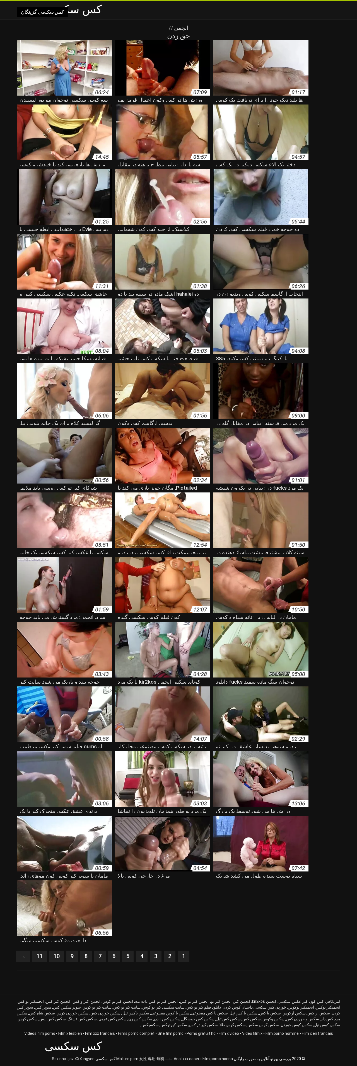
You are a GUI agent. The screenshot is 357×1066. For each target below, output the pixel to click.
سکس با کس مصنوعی (209, 1013)
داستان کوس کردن (238, 1007)
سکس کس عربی (112, 1019)
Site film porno (171, 1033)
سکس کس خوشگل (198, 1019)
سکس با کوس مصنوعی (170, 1013)
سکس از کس (318, 1013)
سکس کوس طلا (232, 1025)
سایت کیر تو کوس (97, 1007)
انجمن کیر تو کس (194, 1001)
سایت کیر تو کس (127, 1007)
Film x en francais (317, 1033)
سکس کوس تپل (327, 1025)
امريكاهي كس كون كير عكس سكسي (309, 1001)
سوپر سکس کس (67, 1007)
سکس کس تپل (228, 1019)
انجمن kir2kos (264, 1001)
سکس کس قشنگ (82, 1019)
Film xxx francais (100, 1033)
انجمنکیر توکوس (301, 1007)
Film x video (229, 1033)
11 (40, 956)
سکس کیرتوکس (173, 1025)
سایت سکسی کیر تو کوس (163, 1007)
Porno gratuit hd (201, 1033)
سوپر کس (43, 1007)
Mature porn (127, 1059)
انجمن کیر (242, 1001)
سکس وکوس (273, 1019)
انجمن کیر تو (221, 1001)
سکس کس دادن (167, 1019)
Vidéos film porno (39, 1033)
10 (57, 956)
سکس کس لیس (52, 1019)
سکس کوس (28, 1019)
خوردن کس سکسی (270, 1007)
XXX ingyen (84, 1059)
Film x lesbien (70, 1033)
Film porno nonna (217, 1059)
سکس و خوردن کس (302, 1019)
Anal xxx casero (188, 1059)
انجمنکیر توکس (328, 1007)
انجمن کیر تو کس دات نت (156, 1001)
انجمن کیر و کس (86, 1001)
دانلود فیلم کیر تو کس (203, 1007)
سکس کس (251, 1019)
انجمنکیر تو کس (31, 1001)
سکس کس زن (140, 1019)
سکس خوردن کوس (73, 1013)
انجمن (181, 28)
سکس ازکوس (294, 1013)
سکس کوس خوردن (296, 1025)
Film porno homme (282, 1033)
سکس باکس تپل (135, 1013)
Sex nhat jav (63, 1059)
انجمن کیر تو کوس (117, 1001)
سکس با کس (270, 1013)
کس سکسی (105, 1059)
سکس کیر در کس (203, 1025)
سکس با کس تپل (243, 1013)
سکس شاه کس (42, 1013)
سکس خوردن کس (105, 1013)
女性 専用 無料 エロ (156, 1059)
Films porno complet (136, 1033)
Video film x (252, 1033)
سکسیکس (150, 1025)
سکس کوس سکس (263, 1025)
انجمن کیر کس (58, 1001)
